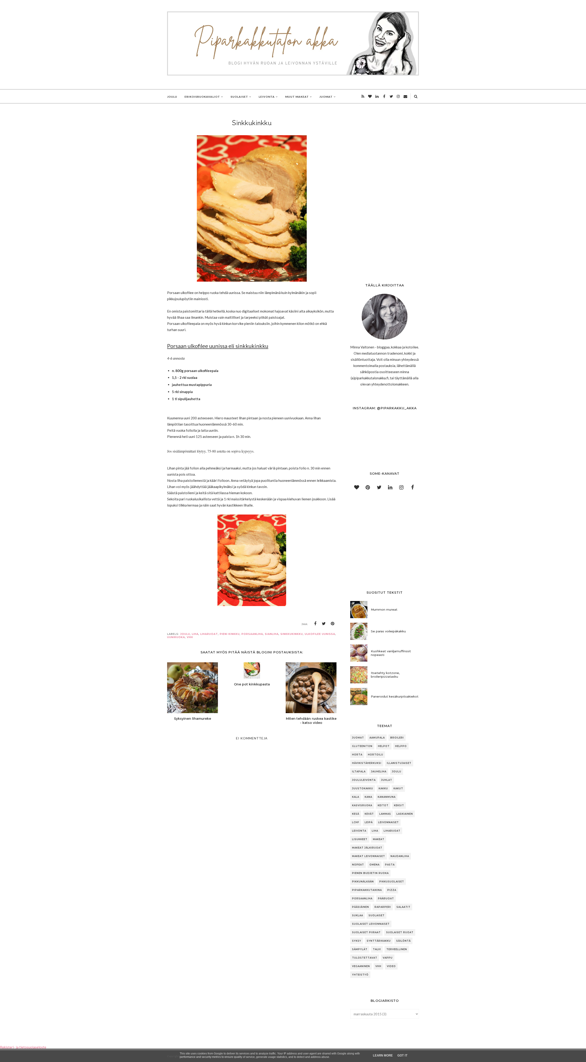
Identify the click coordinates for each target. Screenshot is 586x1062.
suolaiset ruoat (399, 932)
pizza (391, 890)
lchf (355, 822)
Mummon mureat (384, 609)
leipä (369, 822)
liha (195, 634)
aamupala (377, 737)
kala (355, 796)
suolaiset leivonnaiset (371, 923)
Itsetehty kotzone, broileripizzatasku (385, 674)
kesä (355, 813)
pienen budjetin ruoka (370, 873)
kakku (383, 788)
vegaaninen (361, 966)
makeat (378, 839)
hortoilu (375, 754)
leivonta (359, 830)
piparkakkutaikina (367, 890)
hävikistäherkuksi (366, 763)
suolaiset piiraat (366, 932)
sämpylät (359, 949)
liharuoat (209, 634)
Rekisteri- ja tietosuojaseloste (23, 1047)
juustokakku (362, 788)
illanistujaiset (399, 763)
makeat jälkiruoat (367, 847)
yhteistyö (360, 974)
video (391, 966)
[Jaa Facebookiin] (315, 623)
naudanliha (400, 856)
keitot (383, 805)
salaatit (403, 907)
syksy (356, 940)
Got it (402, 1055)
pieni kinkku (230, 634)
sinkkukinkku (291, 634)
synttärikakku (379, 940)
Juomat (358, 737)
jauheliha (378, 771)
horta (357, 754)
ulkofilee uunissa (320, 634)
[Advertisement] (251, 889)
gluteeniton (362, 746)
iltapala (359, 771)
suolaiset (377, 915)
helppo (401, 746)
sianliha (272, 634)
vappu (388, 957)
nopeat (358, 864)
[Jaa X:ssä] (324, 623)
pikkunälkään (363, 881)
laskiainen (404, 813)
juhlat (386, 780)
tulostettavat (364, 957)
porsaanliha (252, 634)
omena (374, 864)
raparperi (382, 907)
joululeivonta (364, 780)
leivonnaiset (388, 822)
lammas (385, 813)
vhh (190, 637)
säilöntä (403, 940)
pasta (390, 864)
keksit (399, 805)
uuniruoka (176, 637)
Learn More (383, 1055)
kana (368, 796)
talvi (377, 949)
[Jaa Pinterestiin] (332, 623)
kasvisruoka (362, 805)
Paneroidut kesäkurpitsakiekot (394, 696)
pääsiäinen (360, 907)
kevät (369, 813)
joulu (185, 634)
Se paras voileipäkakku (388, 631)
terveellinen (396, 949)
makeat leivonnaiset (368, 856)
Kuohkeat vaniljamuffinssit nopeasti (391, 653)
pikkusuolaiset (391, 881)
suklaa (357, 915)
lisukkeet (359, 839)
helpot (384, 746)
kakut (398, 788)
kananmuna (387, 796)
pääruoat (386, 898)
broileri (397, 737)
